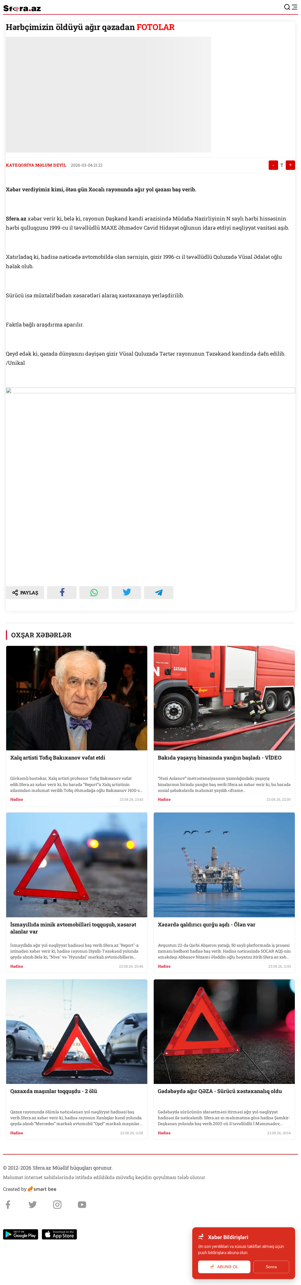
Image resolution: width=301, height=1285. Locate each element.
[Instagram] (57, 1205)
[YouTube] (82, 1205)
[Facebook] (8, 1205)
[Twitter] (33, 1205)
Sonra (271, 1266)
